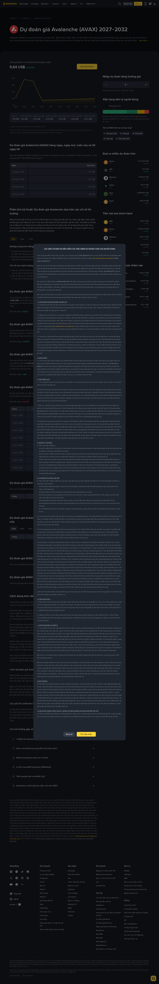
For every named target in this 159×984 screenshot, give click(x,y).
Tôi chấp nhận (86, 734)
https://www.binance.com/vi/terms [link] (103, 258)
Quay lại (69, 734)
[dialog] (79, 492)
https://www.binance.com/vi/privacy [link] (63, 326)
